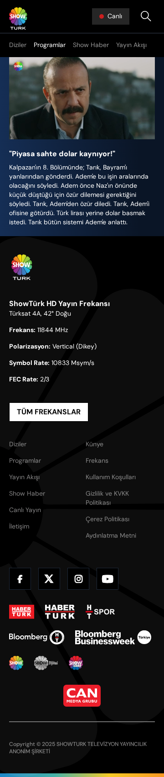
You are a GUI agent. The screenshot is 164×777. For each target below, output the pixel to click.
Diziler (17, 45)
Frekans (97, 460)
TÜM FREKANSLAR (49, 412)
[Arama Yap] (146, 16)
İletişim (19, 526)
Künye (94, 444)
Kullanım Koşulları (111, 477)
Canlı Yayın (25, 510)
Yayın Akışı (131, 45)
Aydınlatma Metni (111, 535)
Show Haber (91, 45)
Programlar (50, 45)
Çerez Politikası (107, 519)
